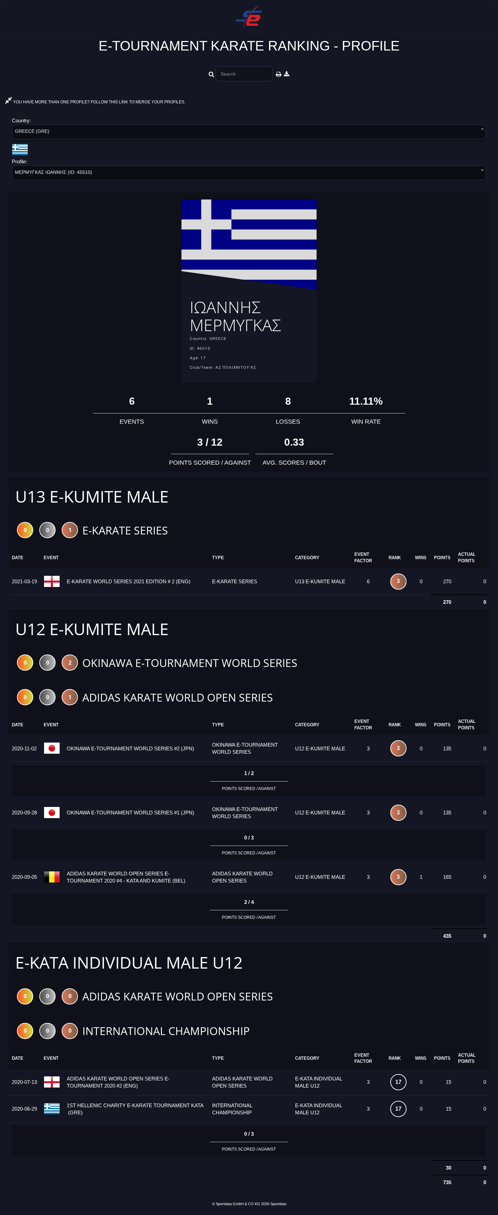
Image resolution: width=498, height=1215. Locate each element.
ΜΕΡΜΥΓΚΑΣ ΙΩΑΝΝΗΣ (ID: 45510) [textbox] (53, 172)
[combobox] (249, 133)
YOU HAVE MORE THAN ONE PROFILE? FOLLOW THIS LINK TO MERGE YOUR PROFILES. (98, 102)
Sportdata (278, 1204)
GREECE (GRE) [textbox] (32, 131)
